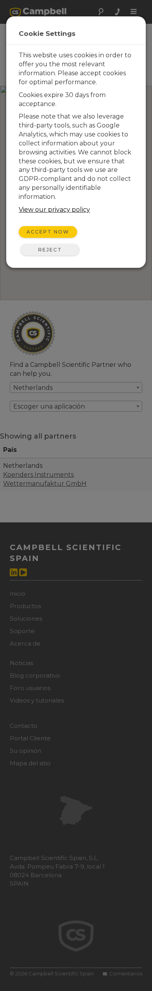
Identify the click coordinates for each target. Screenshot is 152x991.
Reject (50, 250)
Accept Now (48, 232)
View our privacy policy (54, 209)
